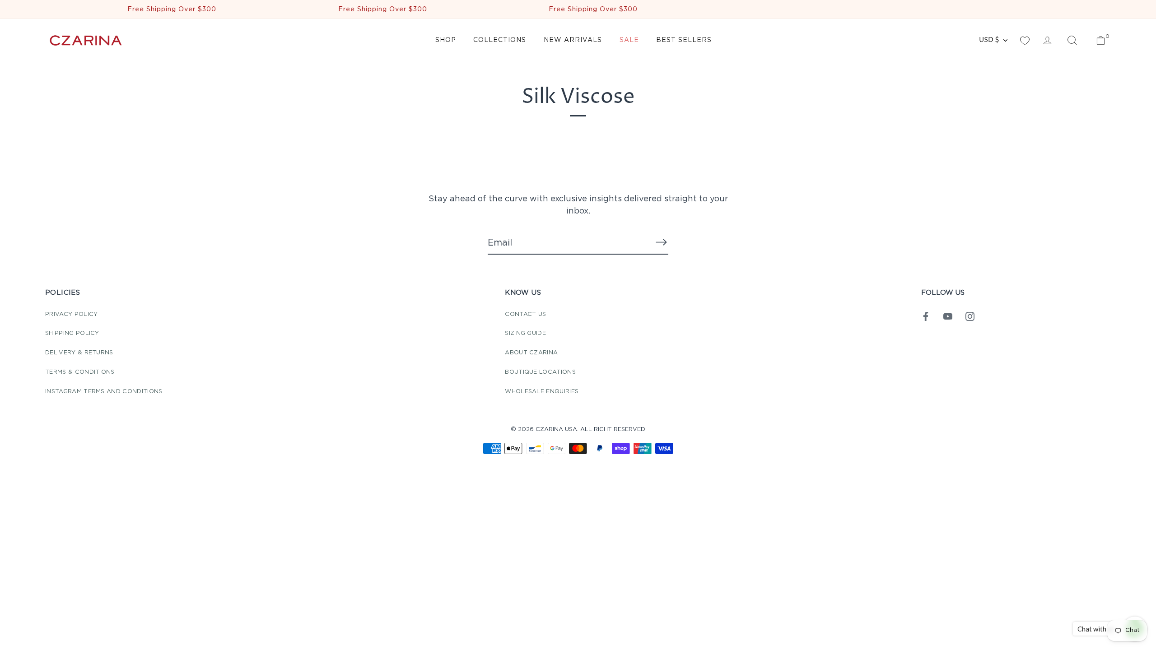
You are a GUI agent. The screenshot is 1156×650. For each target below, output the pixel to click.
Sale (629, 40)
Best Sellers (684, 40)
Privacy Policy (71, 314)
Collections (499, 40)
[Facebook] (925, 316)
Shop (445, 40)
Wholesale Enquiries (541, 391)
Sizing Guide (525, 333)
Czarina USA (556, 429)
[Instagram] (969, 316)
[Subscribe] (661, 242)
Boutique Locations (540, 372)
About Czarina (531, 352)
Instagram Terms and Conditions (104, 391)
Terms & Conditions (80, 372)
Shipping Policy (72, 333)
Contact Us (525, 314)
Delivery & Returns (79, 352)
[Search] (1072, 41)
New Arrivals (573, 40)
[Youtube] (947, 316)
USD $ (989, 40)
